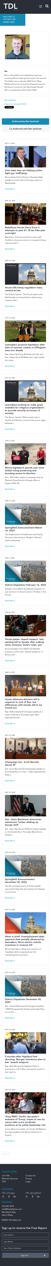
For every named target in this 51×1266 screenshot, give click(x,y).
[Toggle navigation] (40, 6)
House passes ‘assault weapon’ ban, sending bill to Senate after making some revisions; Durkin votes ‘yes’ (24, 642)
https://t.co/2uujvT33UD (15, 104)
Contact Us (30, 1175)
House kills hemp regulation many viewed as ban (23, 289)
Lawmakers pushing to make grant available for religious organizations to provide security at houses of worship (24, 409)
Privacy (29, 1178)
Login (28, 1181)
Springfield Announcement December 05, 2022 (20, 881)
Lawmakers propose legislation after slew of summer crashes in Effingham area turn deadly (25, 347)
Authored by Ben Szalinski (25, 121)
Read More (10, 189)
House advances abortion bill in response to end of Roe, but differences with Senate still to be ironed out (23, 703)
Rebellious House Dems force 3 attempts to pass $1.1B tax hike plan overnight (25, 230)
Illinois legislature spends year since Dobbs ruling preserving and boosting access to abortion (24, 470)
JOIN (12, 22)
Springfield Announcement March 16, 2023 (23, 529)
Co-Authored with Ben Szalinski (25, 128)
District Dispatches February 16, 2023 (25, 585)
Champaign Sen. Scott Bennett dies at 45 (22, 763)
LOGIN (6, 22)
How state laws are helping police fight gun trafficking (23, 172)
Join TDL (6, 1175)
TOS (4, 1181)
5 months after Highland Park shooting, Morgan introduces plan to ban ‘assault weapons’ (25, 1059)
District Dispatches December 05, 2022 (23, 1001)
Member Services (10, 1178)
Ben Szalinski (10, 100)
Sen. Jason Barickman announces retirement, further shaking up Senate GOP (23, 822)
